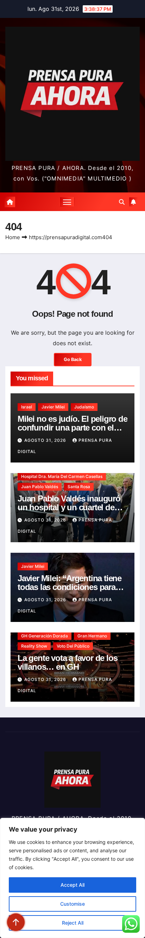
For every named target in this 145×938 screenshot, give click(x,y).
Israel (26, 406)
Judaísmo (84, 406)
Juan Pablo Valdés (39, 486)
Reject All (72, 923)
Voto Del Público (73, 646)
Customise (72, 904)
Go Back (73, 359)
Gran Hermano (92, 635)
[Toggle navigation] (67, 202)
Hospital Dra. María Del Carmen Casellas (61, 476)
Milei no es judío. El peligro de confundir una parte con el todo (72, 427)
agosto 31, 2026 (46, 440)
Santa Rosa (79, 486)
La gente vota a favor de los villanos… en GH (67, 662)
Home (12, 237)
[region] (72, 878)
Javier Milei (53, 406)
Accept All (72, 885)
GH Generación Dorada (44, 635)
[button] (122, 201)
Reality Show (34, 646)
